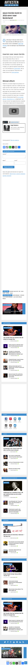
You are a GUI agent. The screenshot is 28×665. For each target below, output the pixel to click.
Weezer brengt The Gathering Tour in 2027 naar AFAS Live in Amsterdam (15, 375)
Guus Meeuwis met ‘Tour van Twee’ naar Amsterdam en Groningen (15, 503)
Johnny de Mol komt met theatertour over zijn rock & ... (10, 656)
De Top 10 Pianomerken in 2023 (16, 462)
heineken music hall (14, 291)
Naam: (4, 160)
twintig (7, 293)
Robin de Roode (13, 538)
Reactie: (4, 154)
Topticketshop (15, 72)
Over (6, 122)
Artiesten (22, 295)
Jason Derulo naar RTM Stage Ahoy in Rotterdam (12, 312)
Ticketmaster (17, 68)
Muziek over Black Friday (14, 468)
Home (7, 661)
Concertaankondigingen (8, 297)
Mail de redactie (15, 140)
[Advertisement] (14, 235)
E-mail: (15, 160)
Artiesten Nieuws (7, 309)
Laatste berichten (15, 122)
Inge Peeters (12, 20)
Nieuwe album (9, 81)
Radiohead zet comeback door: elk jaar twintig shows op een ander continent (13, 494)
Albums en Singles (8, 525)
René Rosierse (14, 546)
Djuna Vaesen (13, 451)
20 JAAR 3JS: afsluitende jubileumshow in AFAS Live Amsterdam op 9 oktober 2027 (16, 353)
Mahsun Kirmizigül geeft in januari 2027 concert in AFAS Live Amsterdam (16, 367)
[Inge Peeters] (7, 130)
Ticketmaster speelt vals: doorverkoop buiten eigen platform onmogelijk (15, 511)
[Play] (14, 111)
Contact (20, 661)
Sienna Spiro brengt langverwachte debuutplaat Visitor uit (15, 582)
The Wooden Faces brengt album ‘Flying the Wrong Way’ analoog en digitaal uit (16, 543)
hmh (19, 291)
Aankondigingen (16, 295)
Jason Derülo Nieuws (17, 297)
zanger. (11, 293)
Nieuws (4, 298)
